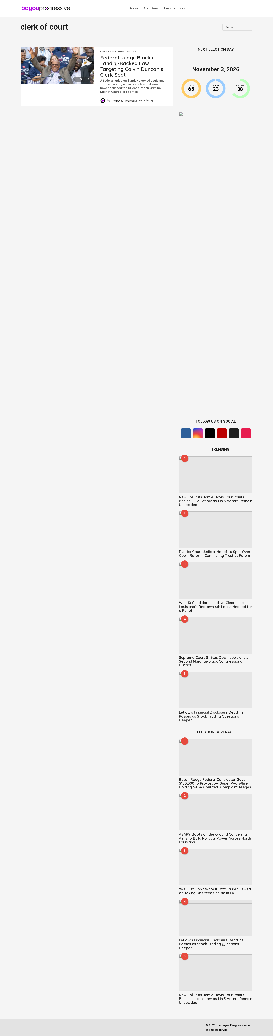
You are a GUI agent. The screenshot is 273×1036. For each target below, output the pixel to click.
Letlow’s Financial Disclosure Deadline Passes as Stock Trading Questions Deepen (211, 716)
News (134, 8)
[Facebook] (186, 433)
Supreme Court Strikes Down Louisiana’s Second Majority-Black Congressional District (213, 661)
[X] (210, 433)
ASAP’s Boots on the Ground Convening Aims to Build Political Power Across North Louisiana (215, 838)
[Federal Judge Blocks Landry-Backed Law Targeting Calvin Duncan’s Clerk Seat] (57, 65)
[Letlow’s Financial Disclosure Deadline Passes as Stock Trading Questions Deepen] (215, 690)
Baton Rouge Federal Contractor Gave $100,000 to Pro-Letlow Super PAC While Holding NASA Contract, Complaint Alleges (215, 783)
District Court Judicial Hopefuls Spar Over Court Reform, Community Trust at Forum (214, 553)
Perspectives (174, 8)
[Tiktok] (246, 433)
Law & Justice (108, 52)
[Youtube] (222, 433)
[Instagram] (198, 433)
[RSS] (234, 433)
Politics (131, 52)
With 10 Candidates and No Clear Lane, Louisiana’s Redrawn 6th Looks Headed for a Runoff (215, 606)
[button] (189, 8)
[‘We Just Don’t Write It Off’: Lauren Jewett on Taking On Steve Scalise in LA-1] (215, 867)
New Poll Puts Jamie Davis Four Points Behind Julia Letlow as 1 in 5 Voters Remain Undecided (215, 501)
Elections (151, 8)
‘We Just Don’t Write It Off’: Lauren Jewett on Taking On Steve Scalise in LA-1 (215, 891)
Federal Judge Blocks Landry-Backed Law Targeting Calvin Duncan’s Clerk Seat (131, 66)
